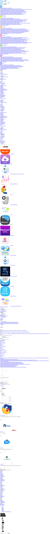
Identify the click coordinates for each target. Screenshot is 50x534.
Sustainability (2, 475)
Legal (2, 506)
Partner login (1, 505)
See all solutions (2, 142)
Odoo (1, 498)
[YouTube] (3, 523)
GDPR (3, 508)
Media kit (1, 473)
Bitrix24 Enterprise (2, 476)
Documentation (2, 490)
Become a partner (2, 504)
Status (1, 481)
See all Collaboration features (4, 33)
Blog (1, 483)
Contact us (1, 474)
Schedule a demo (2, 480)
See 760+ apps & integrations (4, 306)
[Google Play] (3, 516)
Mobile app (1, 500)
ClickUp (1, 492)
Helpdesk (1, 477)
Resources (1, 487)
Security (3, 509)
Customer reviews (2, 485)
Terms (2, 507)
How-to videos (2, 479)
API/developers (2, 501)
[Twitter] (3, 521)
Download (1, 489)
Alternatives (1, 486)
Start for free (1, 324)
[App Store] (2, 514)
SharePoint (1, 497)
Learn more (1, 385)
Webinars (1, 478)
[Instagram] (3, 525)
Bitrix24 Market (4, 337)
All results (1, 382)
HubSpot (1, 495)
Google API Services (3, 502)
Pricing (1, 70)
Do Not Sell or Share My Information (6, 511)
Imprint (3, 510)
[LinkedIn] (3, 527)
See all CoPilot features (3, 61)
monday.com (1, 493)
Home (2, 386)
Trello (1, 494)
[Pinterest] (2, 529)
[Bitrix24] (3, 1)
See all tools (1, 69)
